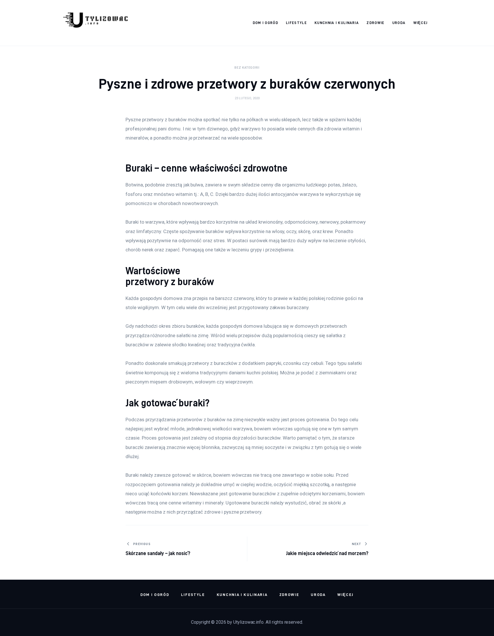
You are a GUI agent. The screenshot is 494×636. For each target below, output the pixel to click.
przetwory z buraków (170, 281)
